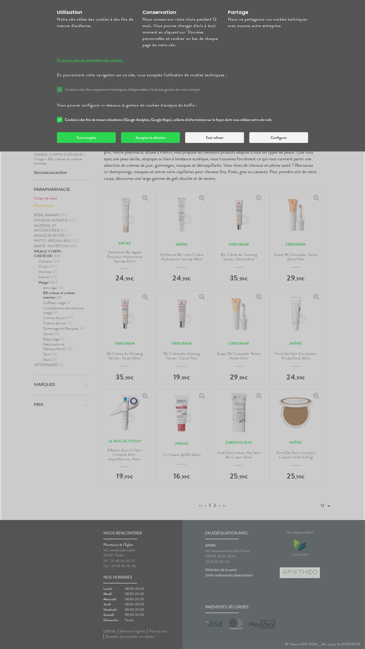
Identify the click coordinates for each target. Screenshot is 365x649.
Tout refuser (215, 137)
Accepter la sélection (150, 137)
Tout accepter (86, 137)
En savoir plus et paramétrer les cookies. (90, 60)
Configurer (279, 137)
